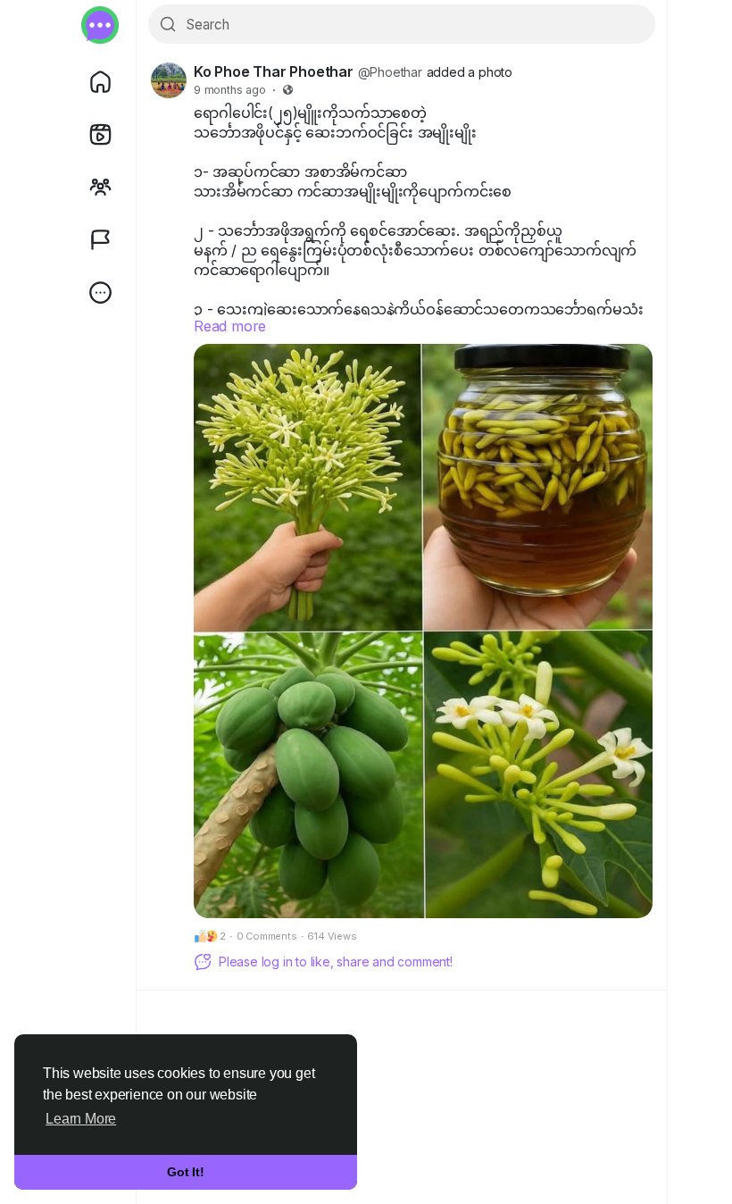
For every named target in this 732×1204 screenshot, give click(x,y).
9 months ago (230, 89)
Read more (230, 326)
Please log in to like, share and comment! (336, 961)
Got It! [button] (185, 1172)
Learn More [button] (81, 1118)
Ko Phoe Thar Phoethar (274, 71)
